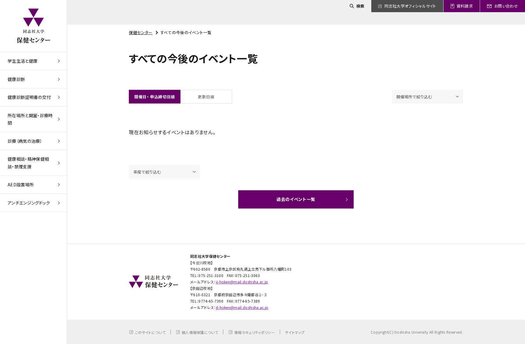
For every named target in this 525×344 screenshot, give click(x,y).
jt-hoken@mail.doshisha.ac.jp (242, 307)
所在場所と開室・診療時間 (30, 119)
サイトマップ (294, 332)
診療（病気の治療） (25, 141)
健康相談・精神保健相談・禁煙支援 (28, 163)
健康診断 (16, 79)
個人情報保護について (200, 332)
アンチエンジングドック (29, 203)
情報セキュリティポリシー (254, 332)
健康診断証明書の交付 (29, 97)
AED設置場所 (21, 184)
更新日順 (206, 97)
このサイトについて (150, 332)
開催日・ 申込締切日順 (154, 97)
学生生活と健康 (22, 61)
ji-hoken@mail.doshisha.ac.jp (242, 281)
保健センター (141, 32)
